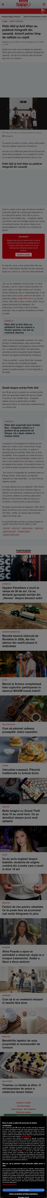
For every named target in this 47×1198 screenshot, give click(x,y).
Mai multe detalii (26, 1136)
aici (24, 1151)
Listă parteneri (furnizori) (9, 1184)
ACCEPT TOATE (23, 1190)
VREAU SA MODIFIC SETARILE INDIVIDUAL (23, 1194)
